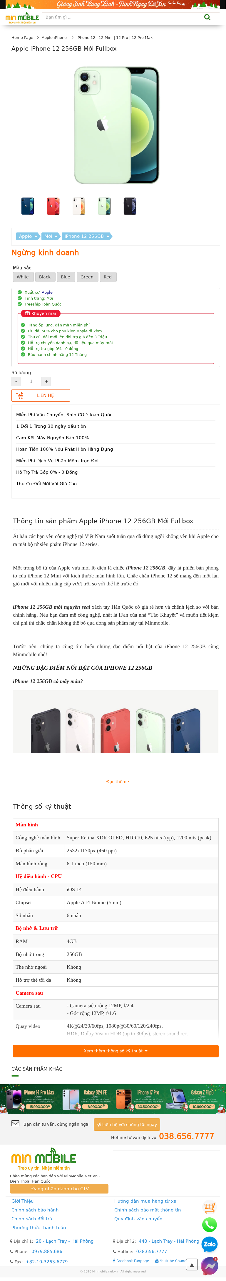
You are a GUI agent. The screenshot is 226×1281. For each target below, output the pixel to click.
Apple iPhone (54, 37)
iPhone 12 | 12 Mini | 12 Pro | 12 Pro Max (114, 37)
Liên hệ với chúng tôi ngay (129, 1124)
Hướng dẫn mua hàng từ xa (145, 1201)
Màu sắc (22, 267)
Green (88, 277)
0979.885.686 (46, 1251)
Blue (66, 277)
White (23, 277)
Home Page (22, 37)
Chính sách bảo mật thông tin (147, 1210)
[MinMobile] (113, 1099)
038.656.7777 (151, 1251)
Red (108, 277)
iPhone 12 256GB (84, 236)
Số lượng (21, 372)
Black (45, 277)
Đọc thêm (116, 782)
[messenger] (209, 1266)
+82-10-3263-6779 (47, 1262)
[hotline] (209, 1224)
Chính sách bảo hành (35, 1210)
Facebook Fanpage (132, 1261)
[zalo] (209, 1245)
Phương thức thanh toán (38, 1227)
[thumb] (27, 207)
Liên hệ (45, 395)
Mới (48, 236)
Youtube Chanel (173, 1261)
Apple (25, 236)
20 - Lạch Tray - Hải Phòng (64, 1241)
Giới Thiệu (22, 1201)
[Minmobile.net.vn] (59, 1159)
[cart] (209, 1207)
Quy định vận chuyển (138, 1218)
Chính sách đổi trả (31, 1218)
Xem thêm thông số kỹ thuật (113, 1051)
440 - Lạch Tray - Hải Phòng (169, 1241)
